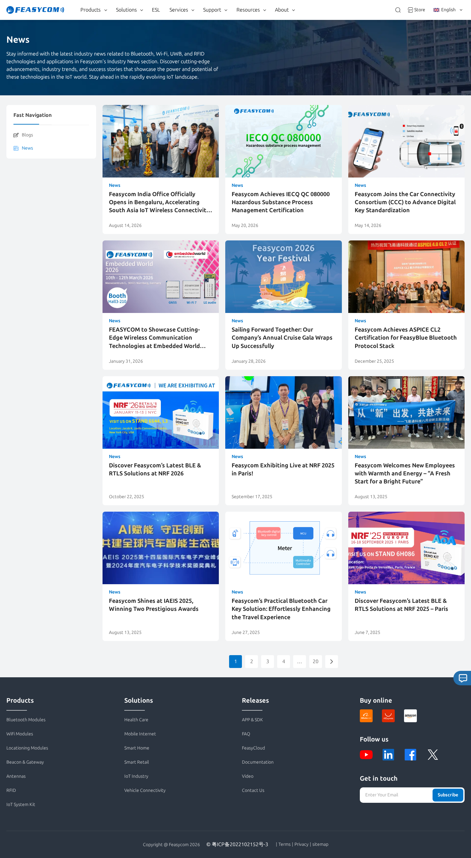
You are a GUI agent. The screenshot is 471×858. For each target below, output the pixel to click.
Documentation (258, 762)
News (27, 148)
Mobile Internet (140, 734)
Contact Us (253, 790)
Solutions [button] (126, 10)
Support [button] (212, 10)
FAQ (246, 734)
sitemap (320, 844)
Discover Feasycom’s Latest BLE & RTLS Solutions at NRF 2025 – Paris (401, 604)
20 (315, 661)
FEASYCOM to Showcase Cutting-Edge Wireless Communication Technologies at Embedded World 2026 (154, 338)
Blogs (27, 135)
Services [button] (178, 10)
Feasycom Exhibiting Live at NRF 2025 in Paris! (283, 469)
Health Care (136, 720)
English (448, 10)
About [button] (282, 10)
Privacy (301, 844)
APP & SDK (252, 720)
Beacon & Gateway (25, 762)
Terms (284, 844)
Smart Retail (136, 762)
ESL (156, 10)
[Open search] (398, 10)
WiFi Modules (19, 734)
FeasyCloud (253, 748)
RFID (11, 790)
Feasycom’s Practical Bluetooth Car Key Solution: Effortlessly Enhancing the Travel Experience (281, 608)
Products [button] (90, 10)
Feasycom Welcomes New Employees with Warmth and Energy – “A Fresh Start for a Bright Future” (405, 473)
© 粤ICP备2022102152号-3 (237, 844)
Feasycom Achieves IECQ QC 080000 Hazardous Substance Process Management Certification (281, 202)
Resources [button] (248, 10)
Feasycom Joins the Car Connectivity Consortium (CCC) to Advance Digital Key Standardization (405, 202)
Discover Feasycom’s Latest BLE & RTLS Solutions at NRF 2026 (155, 469)
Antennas (16, 776)
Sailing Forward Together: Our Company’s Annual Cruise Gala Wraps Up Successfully (282, 337)
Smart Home (136, 748)
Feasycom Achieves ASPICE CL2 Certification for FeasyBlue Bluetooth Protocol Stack (406, 337)
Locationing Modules (27, 748)
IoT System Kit (20, 804)
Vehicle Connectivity (145, 790)
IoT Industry (136, 776)
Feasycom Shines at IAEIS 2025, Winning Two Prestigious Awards (154, 604)
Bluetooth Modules (25, 720)
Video (247, 776)
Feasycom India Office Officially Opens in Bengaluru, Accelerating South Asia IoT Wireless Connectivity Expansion (159, 203)
